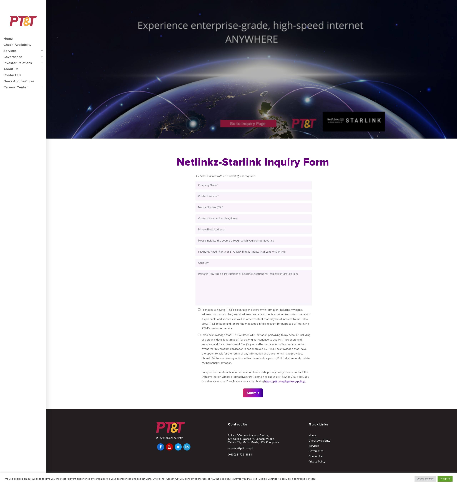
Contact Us (316, 456)
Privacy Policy (317, 461)
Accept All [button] (445, 478)
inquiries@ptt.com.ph (240, 448)
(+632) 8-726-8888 (240, 454)
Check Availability (319, 440)
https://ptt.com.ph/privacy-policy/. (285, 381)
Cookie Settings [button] (425, 478)
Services (314, 446)
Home (312, 435)
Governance (316, 451)
